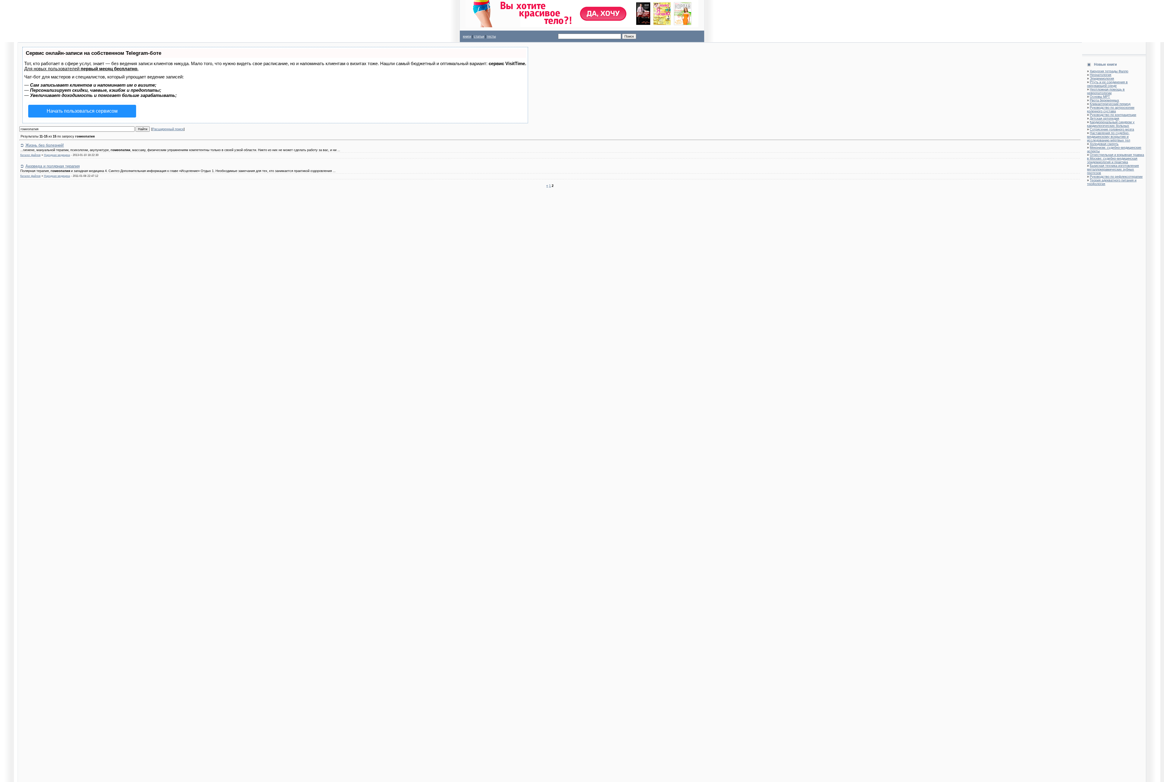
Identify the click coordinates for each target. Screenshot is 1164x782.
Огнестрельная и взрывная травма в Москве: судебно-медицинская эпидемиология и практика (1115, 158)
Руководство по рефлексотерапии (1116, 176)
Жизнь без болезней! (44, 145)
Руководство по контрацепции (1113, 115)
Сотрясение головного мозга (1112, 129)
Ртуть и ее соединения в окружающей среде (1107, 84)
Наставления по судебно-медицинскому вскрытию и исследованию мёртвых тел (1108, 136)
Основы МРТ (1100, 96)
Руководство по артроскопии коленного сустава (1110, 109)
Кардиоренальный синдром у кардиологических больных (1111, 124)
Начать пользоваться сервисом (82, 111)
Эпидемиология (1102, 78)
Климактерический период (1110, 104)
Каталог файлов (30, 155)
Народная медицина (57, 155)
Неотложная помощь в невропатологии (1106, 91)
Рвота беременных (1104, 100)
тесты (491, 36)
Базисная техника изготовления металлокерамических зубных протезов (1113, 169)
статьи (479, 36)
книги (467, 36)
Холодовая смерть (1104, 144)
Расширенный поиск (168, 129)
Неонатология (1100, 75)
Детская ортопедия (1104, 118)
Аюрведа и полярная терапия (52, 166)
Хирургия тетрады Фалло (1109, 71)
